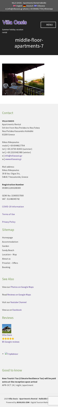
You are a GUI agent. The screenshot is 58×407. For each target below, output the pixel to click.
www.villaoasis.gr (13, 159)
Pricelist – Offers (10, 262)
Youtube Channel (18, 302)
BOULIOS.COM (23, 402)
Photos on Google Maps (22, 287)
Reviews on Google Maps (19, 294)
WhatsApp (48, 8)
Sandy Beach (8, 250)
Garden (5, 246)
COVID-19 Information (13, 206)
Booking (6, 267)
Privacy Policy (8, 221)
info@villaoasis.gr (13, 155)
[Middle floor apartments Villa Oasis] (23, 79)
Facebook (17, 309)
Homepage (7, 237)
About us (6, 258)
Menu (49, 24)
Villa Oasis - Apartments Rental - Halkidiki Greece (31, 398)
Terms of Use (8, 214)
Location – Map (9, 254)
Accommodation (10, 241)
